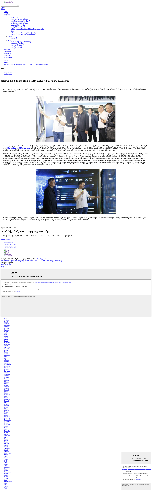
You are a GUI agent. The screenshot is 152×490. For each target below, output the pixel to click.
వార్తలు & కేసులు (8, 53)
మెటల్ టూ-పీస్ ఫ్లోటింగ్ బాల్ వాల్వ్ (20, 21)
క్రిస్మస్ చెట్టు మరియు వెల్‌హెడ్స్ (19, 19)
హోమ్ (6, 12)
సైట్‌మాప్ (46, 259)
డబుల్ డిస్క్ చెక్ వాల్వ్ (17, 43)
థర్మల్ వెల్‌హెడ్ (25, 260)
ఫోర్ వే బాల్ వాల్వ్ (48, 260)
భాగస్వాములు (8, 57)
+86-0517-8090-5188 (10, 247)
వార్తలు (6, 62)
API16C (10, 36)
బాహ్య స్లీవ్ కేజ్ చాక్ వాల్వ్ (18, 27)
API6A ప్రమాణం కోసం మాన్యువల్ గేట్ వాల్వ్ (23, 34)
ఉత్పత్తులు (7, 14)
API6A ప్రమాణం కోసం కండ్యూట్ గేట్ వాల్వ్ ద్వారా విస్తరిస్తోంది (27, 29)
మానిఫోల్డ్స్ (14, 38)
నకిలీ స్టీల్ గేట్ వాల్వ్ (16, 45)
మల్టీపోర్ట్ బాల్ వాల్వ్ (15, 260)
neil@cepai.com (8, 242)
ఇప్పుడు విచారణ (5, 239)
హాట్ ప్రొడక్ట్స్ (39, 259)
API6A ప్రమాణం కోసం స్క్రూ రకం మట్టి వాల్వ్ (23, 33)
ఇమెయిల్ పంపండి (6, 264)
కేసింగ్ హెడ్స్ (14, 17)
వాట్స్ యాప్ (4, 266)
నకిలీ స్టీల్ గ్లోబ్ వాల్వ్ (16, 47)
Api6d (9, 40)
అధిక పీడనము (5, 260)
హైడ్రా (12, 31)
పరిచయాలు (7, 55)
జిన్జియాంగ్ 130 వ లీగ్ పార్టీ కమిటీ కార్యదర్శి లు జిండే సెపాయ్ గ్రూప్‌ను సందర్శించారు (27, 64)
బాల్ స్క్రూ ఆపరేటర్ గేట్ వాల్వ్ (19, 23)
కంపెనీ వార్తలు (8, 72)
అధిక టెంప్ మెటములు (36, 260)
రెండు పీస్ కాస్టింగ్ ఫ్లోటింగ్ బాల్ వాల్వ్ (21, 41)
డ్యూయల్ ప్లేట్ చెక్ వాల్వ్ (18, 25)
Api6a (9, 15)
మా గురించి (7, 49)
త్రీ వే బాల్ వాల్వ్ (57, 260)
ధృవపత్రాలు (7, 51)
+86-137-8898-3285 (10, 244)
